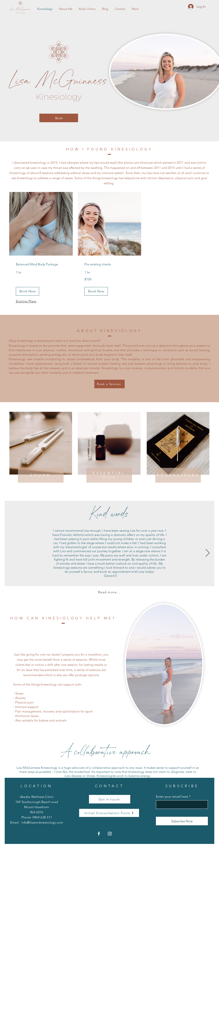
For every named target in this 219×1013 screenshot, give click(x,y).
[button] (27, 291)
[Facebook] (98, 833)
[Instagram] (109, 833)
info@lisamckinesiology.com (42, 822)
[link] (41, 264)
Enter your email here (172, 796)
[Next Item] (207, 553)
